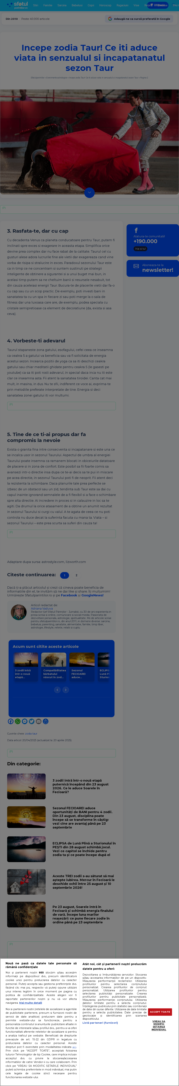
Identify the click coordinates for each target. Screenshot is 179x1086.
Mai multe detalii (30, 1002)
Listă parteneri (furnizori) (100, 1022)
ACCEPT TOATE (160, 1012)
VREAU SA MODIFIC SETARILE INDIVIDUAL (159, 1025)
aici (74, 1047)
